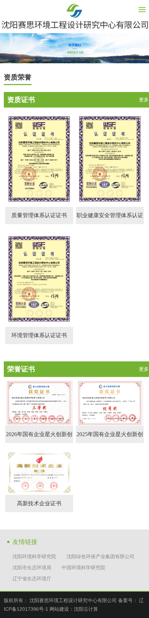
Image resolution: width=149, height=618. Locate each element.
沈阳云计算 (86, 609)
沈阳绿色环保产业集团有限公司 (100, 556)
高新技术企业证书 (39, 503)
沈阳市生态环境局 (31, 567)
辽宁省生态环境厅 (31, 578)
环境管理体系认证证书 (39, 335)
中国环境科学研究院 (83, 567)
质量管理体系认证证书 (39, 215)
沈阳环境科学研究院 (34, 556)
